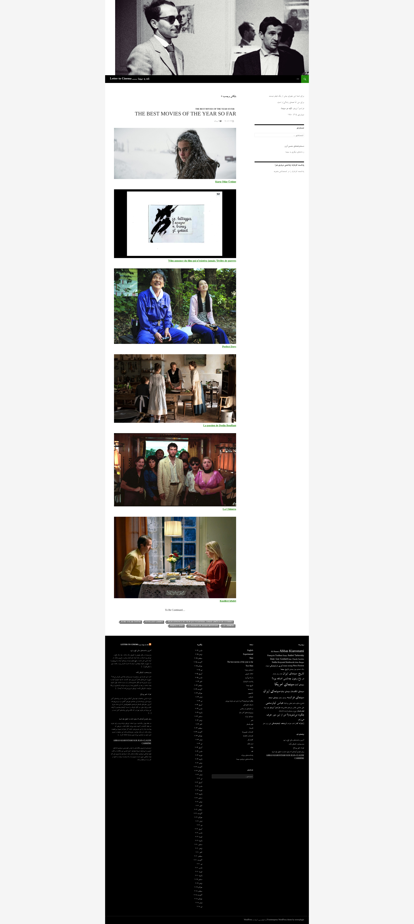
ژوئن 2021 (199, 821)
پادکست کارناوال (248, 682)
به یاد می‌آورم (249, 678)
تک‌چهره (250, 693)
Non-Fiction (298, 666)
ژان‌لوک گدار (299, 724)
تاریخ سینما (285, 669)
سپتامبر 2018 (198, 891)
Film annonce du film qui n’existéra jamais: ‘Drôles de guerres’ (202, 261)
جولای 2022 (198, 771)
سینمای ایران (271, 691)
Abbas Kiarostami (291, 651)
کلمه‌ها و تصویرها (247, 732)
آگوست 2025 (198, 662)
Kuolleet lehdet (154, 622)
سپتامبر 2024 (198, 686)
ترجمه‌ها (250, 690)
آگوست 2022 (198, 767)
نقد (252, 752)
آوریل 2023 (198, 748)
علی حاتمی (300, 708)
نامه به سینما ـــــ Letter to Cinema (129, 79)
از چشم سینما (249, 670)
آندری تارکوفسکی (276, 666)
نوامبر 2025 (198, 655)
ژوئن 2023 (199, 740)
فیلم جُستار (249, 724)
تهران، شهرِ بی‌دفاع (145, 694)
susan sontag (288, 666)
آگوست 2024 (198, 690)
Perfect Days (177, 626)
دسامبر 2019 (198, 880)
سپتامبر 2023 (198, 728)
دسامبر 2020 (198, 845)
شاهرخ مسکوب (299, 703)
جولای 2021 (198, 818)
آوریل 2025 (198, 674)
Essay (285, 656)
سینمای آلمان (299, 685)
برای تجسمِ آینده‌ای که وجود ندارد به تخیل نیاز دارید (135, 719)
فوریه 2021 (198, 837)
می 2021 (199, 825)
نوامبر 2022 (198, 763)
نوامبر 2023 (198, 721)
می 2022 (199, 779)
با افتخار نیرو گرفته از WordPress (255, 920)
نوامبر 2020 (198, 849)
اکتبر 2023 (199, 724)
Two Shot (249, 666)
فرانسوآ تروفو (275, 708)
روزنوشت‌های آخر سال (246, 713)
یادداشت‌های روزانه (247, 755)
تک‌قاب (250, 697)
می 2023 (199, 744)
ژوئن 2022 (199, 775)
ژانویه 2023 (198, 759)
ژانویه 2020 (198, 876)
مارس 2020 (198, 868)
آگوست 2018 (198, 895)
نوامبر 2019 (198, 884)
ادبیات (267, 666)
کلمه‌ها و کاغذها (248, 736)
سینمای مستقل (282, 698)
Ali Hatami (275, 652)
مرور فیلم (250, 744)
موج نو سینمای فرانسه (290, 711)
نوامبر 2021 (198, 802)
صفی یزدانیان (288, 703)
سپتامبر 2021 (198, 810)
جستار (274, 674)
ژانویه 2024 (198, 713)
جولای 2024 (198, 693)
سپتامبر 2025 (198, 658)
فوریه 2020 (198, 872)
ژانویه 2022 (198, 794)
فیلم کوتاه (266, 708)
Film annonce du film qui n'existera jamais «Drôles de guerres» (200, 622)
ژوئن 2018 (199, 903)
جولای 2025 (198, 666)
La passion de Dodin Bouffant (203, 626)
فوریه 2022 (198, 790)
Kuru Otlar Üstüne (225, 182)
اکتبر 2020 (199, 853)
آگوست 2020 (198, 860)
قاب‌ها (251, 728)
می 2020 (199, 864)
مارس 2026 (198, 651)
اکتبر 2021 (199, 806)
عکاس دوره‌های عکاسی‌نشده (288, 708)
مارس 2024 (198, 709)
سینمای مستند (273, 698)
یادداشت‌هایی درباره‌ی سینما (244, 759)
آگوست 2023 (198, 732)
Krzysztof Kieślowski (286, 663)
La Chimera (228, 626)
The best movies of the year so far (214, 109)
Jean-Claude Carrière (296, 659)
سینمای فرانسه (295, 698)
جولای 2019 (198, 887)
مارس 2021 (198, 833)
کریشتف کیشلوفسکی (279, 724)
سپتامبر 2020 (198, 856)
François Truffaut (274, 656)
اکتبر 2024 (199, 682)
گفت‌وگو (250, 740)
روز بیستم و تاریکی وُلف (143, 673)
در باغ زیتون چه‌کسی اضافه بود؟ (288, 679)
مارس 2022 (198, 787)
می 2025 (199, 670)
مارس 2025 (198, 678)
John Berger (299, 663)
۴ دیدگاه (216, 121)
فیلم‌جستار (300, 711)
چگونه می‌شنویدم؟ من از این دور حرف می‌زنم (239, 701)
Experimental (248, 655)
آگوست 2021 (198, 814)
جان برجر (279, 674)
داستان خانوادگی (248, 705)
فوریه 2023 (198, 755)
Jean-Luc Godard (279, 659)
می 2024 (199, 701)
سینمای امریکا (284, 684)
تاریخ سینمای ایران (293, 674)
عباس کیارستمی (274, 703)
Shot (251, 658)
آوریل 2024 (198, 705)
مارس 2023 (198, 752)
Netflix (274, 663)
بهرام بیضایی (292, 669)
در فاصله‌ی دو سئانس (246, 709)
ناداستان (281, 711)
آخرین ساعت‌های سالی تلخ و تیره (140, 651)
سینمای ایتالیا (285, 692)
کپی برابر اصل (267, 723)
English (250, 651)
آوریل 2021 (198, 829)
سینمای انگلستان (297, 692)
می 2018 (199, 907)
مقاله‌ (251, 748)
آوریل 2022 (198, 783)
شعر (294, 703)
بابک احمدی (300, 669)
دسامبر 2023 (198, 717)
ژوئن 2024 (199, 697)
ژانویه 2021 (198, 841)
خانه (298, 79)
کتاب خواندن (291, 723)
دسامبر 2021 (198, 798)
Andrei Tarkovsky (296, 656)
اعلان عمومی (249, 674)
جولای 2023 (198, 736)
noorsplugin (299, 920)
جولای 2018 (198, 899)
